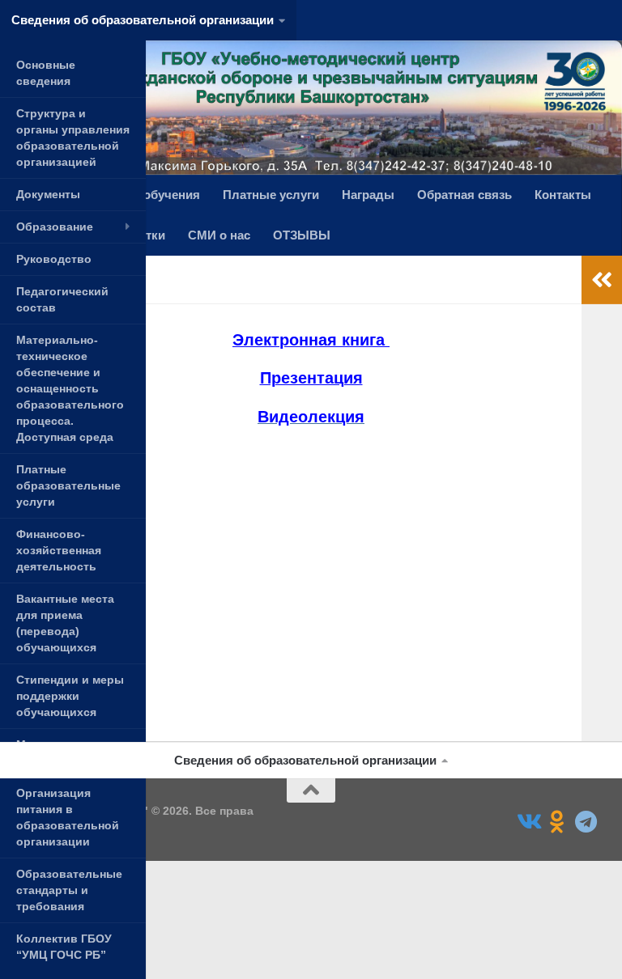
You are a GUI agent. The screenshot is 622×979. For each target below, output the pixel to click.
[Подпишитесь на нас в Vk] (528, 822)
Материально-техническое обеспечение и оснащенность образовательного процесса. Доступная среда (70, 388)
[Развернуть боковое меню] (602, 280)
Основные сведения (45, 72)
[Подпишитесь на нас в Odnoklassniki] (557, 822)
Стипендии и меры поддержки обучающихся (70, 695)
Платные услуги (271, 194)
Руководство (54, 258)
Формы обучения (148, 194)
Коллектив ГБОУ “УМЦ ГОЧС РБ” (64, 946)
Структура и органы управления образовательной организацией (73, 137)
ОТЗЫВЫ (301, 235)
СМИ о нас (219, 235)
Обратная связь (464, 194)
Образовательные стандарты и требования (69, 890)
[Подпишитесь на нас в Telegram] (586, 822)
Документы (48, 194)
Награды (368, 194)
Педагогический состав (62, 299)
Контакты (563, 194)
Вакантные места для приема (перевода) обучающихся (65, 623)
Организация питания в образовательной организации (67, 817)
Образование (54, 226)
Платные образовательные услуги (68, 485)
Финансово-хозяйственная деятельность (58, 550)
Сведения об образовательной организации (142, 20)
